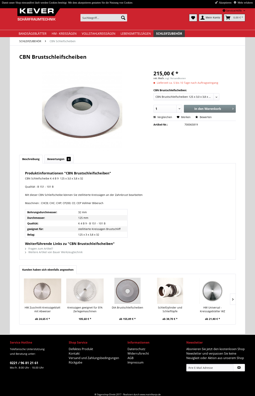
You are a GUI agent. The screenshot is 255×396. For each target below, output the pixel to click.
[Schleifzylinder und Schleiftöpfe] (170, 291)
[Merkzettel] (193, 17)
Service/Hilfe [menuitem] (233, 10)
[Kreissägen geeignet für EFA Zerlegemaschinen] (85, 291)
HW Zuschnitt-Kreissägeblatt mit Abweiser (42, 309)
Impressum (136, 362)
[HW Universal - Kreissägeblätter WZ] (212, 291)
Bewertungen (58, 159)
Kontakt (74, 353)
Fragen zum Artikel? (40, 248)
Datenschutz (136, 349)
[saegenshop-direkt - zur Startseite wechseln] (36, 18)
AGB (130, 358)
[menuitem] (103, 17)
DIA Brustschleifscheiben (127, 307)
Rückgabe (75, 362)
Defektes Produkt (81, 349)
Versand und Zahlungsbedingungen (94, 358)
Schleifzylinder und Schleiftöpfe (170, 309)
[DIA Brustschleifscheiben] (127, 291)
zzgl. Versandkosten (175, 78)
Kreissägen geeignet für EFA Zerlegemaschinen (84, 309)
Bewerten (205, 117)
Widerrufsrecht (138, 353)
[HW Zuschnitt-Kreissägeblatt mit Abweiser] (42, 291)
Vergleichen (164, 117)
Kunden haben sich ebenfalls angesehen (48, 269)
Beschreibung (31, 159)
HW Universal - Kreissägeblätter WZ (212, 309)
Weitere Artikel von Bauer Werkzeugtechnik (55, 252)
